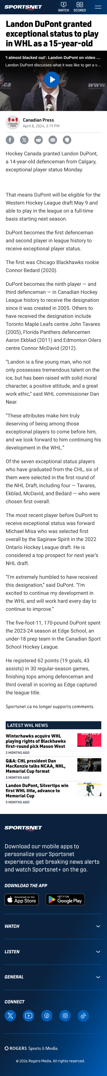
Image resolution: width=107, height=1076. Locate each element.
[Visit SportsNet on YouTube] (28, 1015)
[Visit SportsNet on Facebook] (47, 1015)
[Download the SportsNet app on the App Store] (22, 899)
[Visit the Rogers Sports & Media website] (31, 1048)
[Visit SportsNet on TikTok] (83, 1015)
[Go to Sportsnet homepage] (23, 8)
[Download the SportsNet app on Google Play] (65, 899)
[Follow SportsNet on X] (10, 1015)
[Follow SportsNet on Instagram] (65, 1015)
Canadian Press (38, 120)
